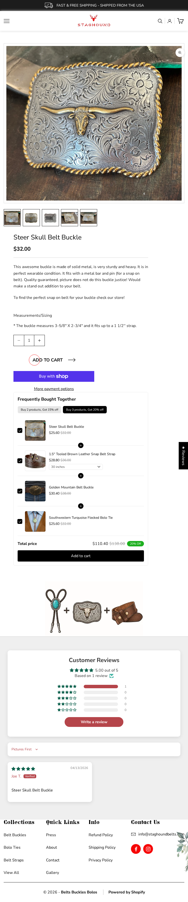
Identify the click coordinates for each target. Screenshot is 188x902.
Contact (52, 860)
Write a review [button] (94, 722)
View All (11, 872)
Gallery (52, 872)
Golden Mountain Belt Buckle (71, 487)
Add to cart (48, 360)
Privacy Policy (101, 860)
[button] (67, 686)
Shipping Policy (102, 847)
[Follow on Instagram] (148, 849)
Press (51, 835)
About (51, 847)
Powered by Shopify (126, 892)
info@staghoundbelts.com (161, 834)
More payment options (54, 389)
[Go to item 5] (88, 217)
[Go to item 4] (69, 217)
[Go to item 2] (31, 217)
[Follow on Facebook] (136, 849)
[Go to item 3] (50, 217)
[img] (23, 769)
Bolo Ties (12, 847)
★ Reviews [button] (183, 455)
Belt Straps (14, 860)
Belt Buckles (15, 835)
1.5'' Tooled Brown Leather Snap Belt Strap (82, 454)
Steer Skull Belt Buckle (66, 426)
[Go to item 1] (12, 217)
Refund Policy (101, 835)
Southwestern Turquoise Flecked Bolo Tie (81, 517)
